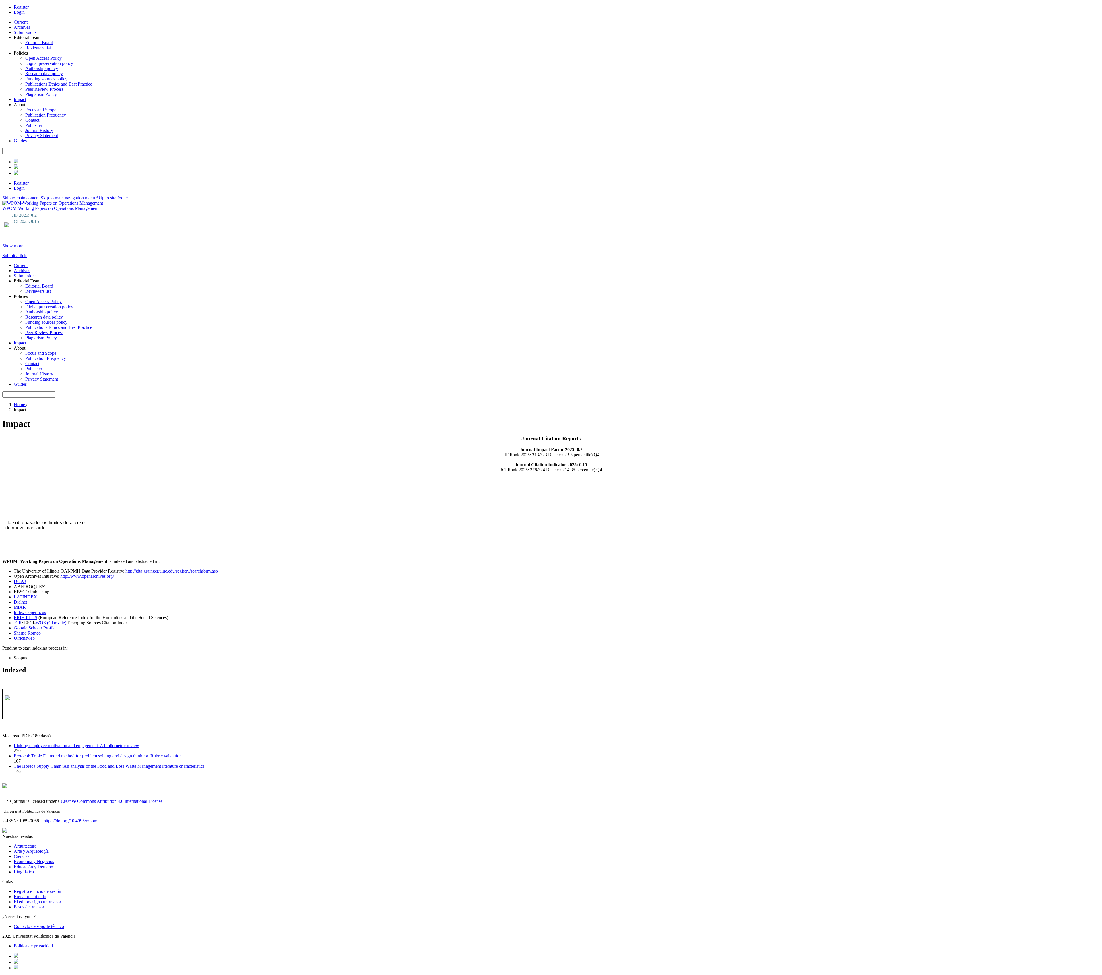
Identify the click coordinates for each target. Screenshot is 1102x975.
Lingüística (24, 871)
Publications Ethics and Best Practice (58, 84)
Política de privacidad (33, 945)
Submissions (25, 32)
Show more (12, 245)
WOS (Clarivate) (51, 622)
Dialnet (20, 602)
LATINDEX (25, 596)
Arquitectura (25, 846)
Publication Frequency (45, 115)
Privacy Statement (41, 135)
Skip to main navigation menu (68, 197)
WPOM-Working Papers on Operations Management (50, 208)
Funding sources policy (46, 78)
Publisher (33, 125)
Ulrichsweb (24, 638)
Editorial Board (39, 42)
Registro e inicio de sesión (37, 891)
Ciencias (21, 856)
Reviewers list (38, 47)
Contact (32, 120)
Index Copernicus (30, 612)
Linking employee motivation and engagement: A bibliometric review (76, 745)
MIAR (20, 607)
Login (19, 12)
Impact (20, 99)
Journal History (39, 130)
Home (20, 404)
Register (21, 7)
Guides (20, 140)
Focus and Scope (40, 109)
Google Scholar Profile (34, 627)
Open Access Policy (43, 58)
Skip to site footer (112, 197)
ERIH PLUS (25, 617)
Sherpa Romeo (27, 633)
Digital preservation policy (49, 63)
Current (21, 22)
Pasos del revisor (29, 906)
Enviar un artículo (30, 896)
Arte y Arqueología (31, 851)
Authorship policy (41, 68)
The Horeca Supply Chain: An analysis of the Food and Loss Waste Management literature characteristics (109, 766)
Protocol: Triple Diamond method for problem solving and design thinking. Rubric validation (98, 755)
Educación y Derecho (33, 866)
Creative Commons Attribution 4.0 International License (111, 801)
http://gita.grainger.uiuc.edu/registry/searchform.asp (171, 571)
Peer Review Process (44, 89)
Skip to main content (21, 197)
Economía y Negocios (34, 861)
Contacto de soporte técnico (39, 926)
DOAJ (20, 581)
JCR (18, 622)
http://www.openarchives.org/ (87, 576)
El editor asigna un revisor (37, 901)
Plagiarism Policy (41, 94)
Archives (22, 27)
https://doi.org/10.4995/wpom (70, 820)
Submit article (14, 255)
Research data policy (44, 73)
